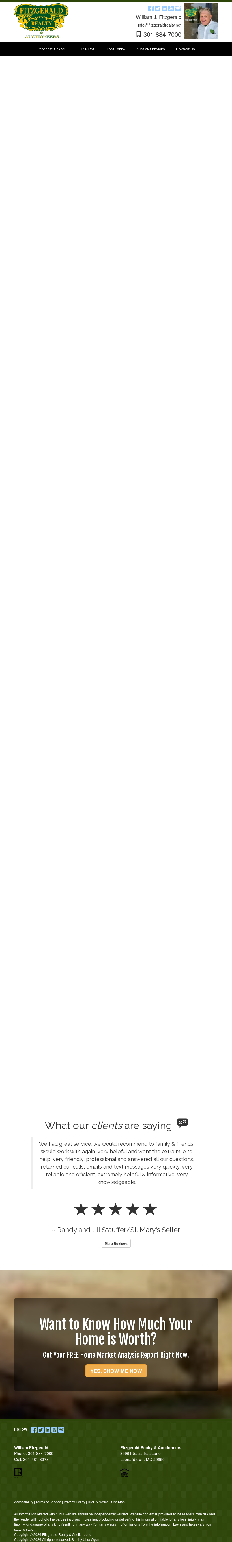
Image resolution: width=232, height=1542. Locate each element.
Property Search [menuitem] (51, 48)
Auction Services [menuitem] (150, 48)
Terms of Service (48, 1501)
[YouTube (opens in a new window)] (171, 7)
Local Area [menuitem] (116, 48)
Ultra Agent (91, 1539)
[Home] (41, 20)
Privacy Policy (74, 1501)
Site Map (118, 1501)
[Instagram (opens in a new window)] (178, 7)
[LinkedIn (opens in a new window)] (164, 7)
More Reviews (116, 1243)
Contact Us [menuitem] (185, 48)
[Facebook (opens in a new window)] (150, 7)
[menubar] (116, 49)
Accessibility (23, 1501)
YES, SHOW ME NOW (116, 1370)
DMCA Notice (98, 1501)
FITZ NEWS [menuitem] (86, 48)
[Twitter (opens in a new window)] (157, 7)
